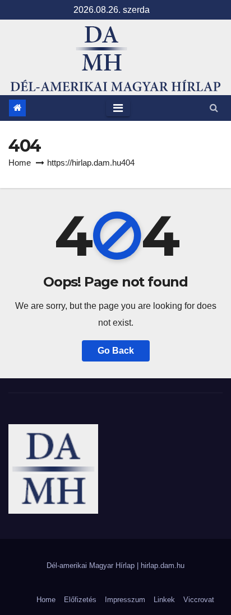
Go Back (116, 350)
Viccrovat (198, 599)
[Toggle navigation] (118, 108)
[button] (214, 107)
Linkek (164, 599)
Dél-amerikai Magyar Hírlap (92, 565)
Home (19, 162)
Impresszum (125, 599)
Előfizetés (80, 599)
